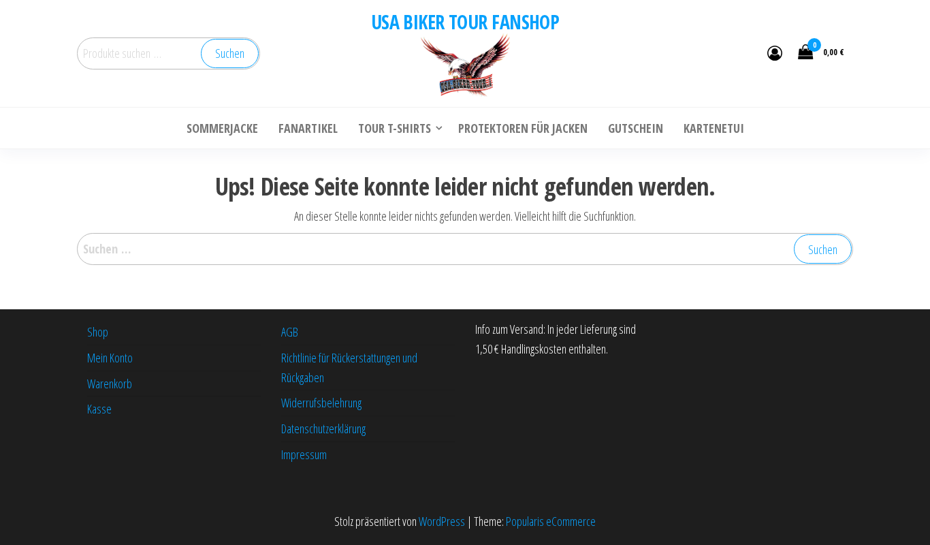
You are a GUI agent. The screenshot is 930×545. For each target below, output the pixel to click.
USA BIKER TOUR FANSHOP (465, 22)
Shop (97, 332)
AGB (289, 332)
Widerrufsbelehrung (321, 402)
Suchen (229, 53)
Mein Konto (110, 357)
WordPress (442, 521)
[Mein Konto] (774, 52)
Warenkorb (109, 383)
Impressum (304, 454)
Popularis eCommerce (551, 521)
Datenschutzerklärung (323, 428)
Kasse (99, 409)
